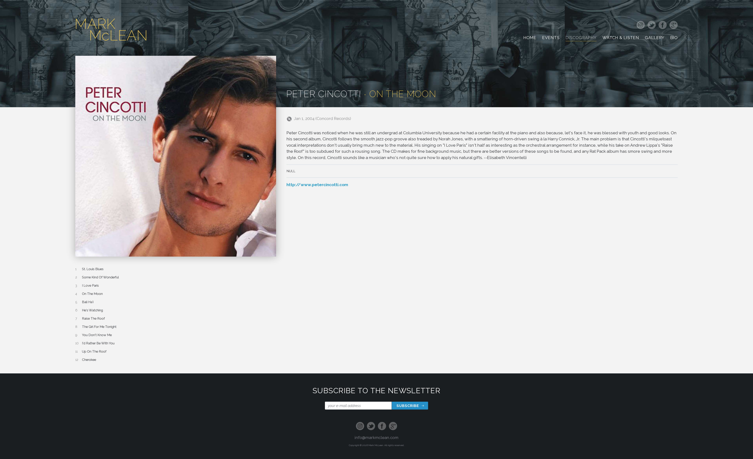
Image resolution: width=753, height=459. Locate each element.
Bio (674, 38)
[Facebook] (662, 25)
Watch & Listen (620, 38)
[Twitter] (651, 25)
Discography (581, 38)
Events (551, 38)
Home (529, 38)
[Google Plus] (673, 25)
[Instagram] (641, 25)
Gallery (654, 38)
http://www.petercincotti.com (317, 184)
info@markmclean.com (376, 437)
